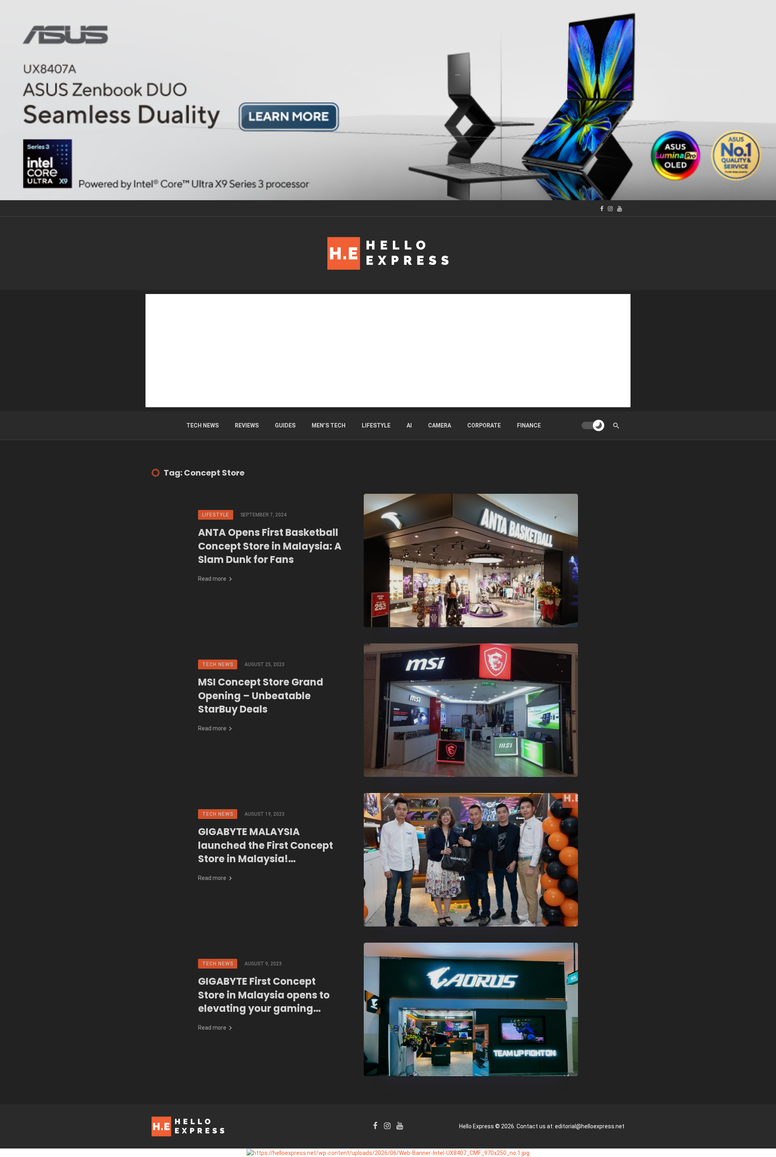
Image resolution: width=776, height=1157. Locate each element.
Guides (285, 425)
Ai (409, 425)
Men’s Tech (329, 425)
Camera (439, 425)
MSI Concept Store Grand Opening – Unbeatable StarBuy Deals (260, 695)
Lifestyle (376, 425)
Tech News (202, 425)
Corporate (484, 425)
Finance (529, 425)
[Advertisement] (388, 350)
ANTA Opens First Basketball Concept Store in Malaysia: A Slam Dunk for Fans (270, 546)
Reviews (247, 425)
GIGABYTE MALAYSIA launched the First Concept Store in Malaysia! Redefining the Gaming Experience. (265, 845)
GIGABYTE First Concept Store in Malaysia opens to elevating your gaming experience (264, 995)
